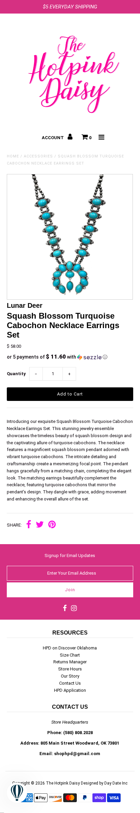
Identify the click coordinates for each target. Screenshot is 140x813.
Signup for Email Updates (70, 555)
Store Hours (70, 668)
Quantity (16, 373)
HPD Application (70, 690)
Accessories (38, 156)
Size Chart (70, 655)
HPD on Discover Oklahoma (70, 647)
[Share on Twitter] (40, 525)
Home (13, 156)
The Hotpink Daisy (63, 783)
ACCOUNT (53, 137)
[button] (70, 357)
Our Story (70, 676)
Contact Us (70, 683)
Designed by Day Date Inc (104, 783)
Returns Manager (70, 661)
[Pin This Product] (52, 525)
